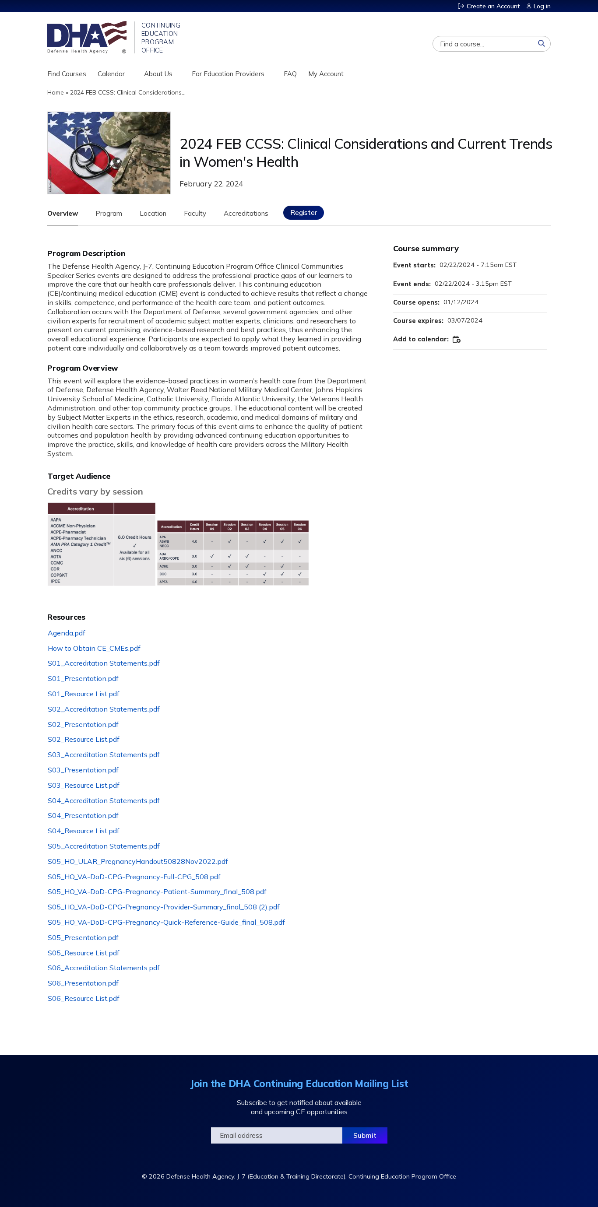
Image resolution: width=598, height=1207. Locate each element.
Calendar (111, 74)
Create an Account (493, 6)
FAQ (290, 74)
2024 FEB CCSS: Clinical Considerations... (128, 92)
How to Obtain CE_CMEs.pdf (94, 648)
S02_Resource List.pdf (84, 739)
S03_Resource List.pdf (84, 785)
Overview (62, 213)
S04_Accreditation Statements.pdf (104, 800)
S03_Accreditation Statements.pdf (104, 754)
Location (153, 213)
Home (55, 92)
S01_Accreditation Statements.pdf (104, 663)
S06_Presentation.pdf (83, 983)
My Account (326, 74)
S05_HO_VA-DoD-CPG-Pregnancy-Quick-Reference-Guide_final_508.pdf (166, 922)
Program (108, 213)
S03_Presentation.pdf (83, 769)
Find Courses (66, 74)
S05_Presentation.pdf (83, 937)
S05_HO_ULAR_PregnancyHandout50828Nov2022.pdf (138, 861)
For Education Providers (228, 74)
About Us (158, 74)
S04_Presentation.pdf (83, 815)
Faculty (195, 213)
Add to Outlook (457, 340)
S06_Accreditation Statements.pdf (104, 967)
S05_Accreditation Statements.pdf (104, 846)
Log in (542, 6)
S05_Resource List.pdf (84, 952)
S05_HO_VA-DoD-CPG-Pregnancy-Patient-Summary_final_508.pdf (157, 891)
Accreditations (246, 213)
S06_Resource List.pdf (84, 998)
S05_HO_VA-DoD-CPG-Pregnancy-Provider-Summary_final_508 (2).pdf (164, 906)
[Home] (87, 37)
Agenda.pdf (66, 632)
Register (303, 212)
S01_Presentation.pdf (83, 678)
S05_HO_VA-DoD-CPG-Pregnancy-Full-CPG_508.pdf (134, 876)
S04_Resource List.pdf (84, 830)
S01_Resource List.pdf (84, 693)
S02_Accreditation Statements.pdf (104, 709)
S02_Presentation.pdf (83, 724)
